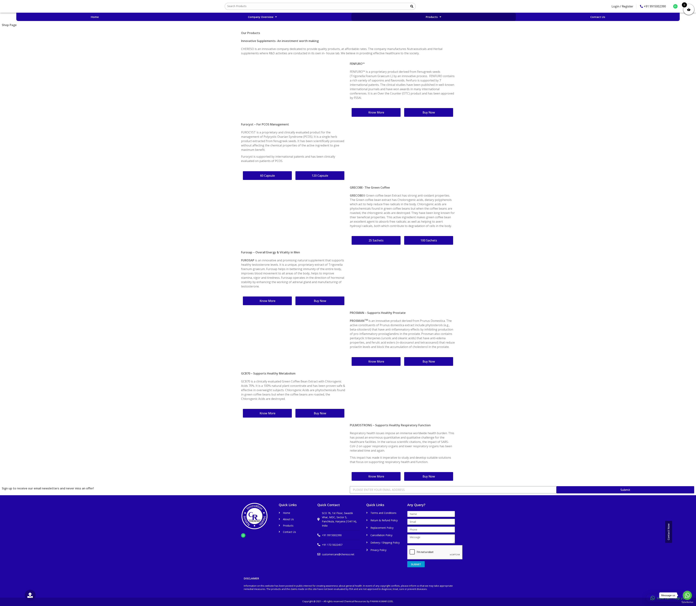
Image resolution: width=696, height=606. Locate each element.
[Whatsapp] (675, 6)
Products (432, 17)
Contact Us (597, 17)
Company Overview (260, 17)
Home (95, 17)
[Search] (411, 6)
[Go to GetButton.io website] (687, 602)
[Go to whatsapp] (687, 595)
